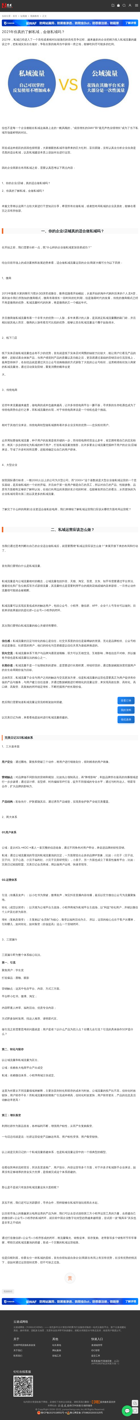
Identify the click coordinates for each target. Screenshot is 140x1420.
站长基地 (56, 1345)
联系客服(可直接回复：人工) (105, 1361)
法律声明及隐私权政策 (24, 1345)
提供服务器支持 (108, 1401)
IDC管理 (95, 1350)
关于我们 (17, 1350)
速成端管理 (96, 1345)
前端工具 (56, 1355)
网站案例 (56, 1350)
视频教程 (8, 1291)
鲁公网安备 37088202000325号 (86, 1412)
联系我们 (17, 1355)
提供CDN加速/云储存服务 (79, 1405)
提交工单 (95, 1355)
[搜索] (124, 5)
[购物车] (118, 5)
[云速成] (7, 5)
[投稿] (113, 5)
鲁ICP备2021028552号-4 (53, 1412)
